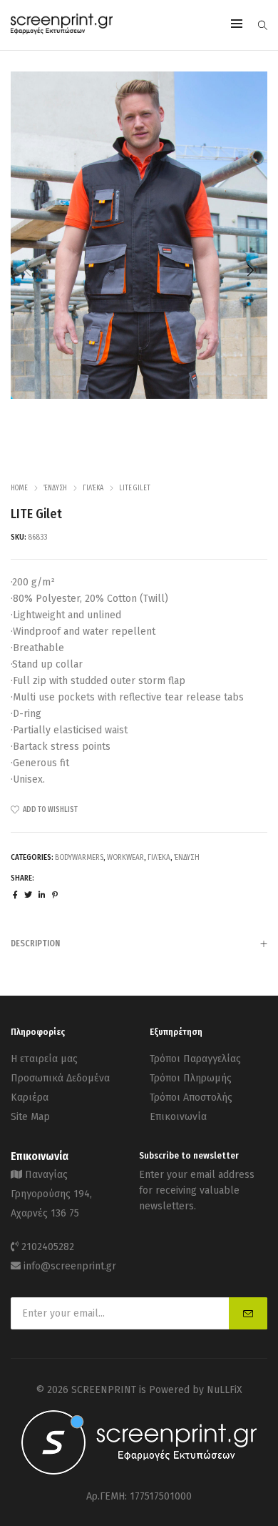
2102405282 (47, 1247)
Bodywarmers (79, 857)
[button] (250, 270)
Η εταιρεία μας (44, 1059)
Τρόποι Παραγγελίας (195, 1059)
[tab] (139, 943)
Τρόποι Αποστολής (191, 1097)
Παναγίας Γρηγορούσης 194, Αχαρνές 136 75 (51, 1194)
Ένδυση (55, 488)
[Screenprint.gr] (62, 32)
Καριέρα (29, 1097)
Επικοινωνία (178, 1117)
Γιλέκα (93, 488)
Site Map (30, 1117)
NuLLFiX (224, 1390)
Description (35, 943)
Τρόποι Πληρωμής (191, 1078)
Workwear (125, 857)
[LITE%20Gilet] (15, 895)
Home (19, 488)
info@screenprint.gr (70, 1266)
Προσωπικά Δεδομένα (60, 1078)
